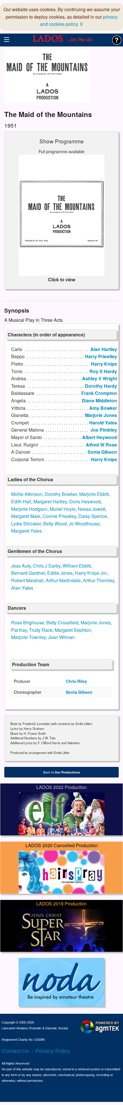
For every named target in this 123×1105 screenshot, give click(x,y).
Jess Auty (21, 565)
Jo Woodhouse (84, 523)
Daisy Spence (92, 516)
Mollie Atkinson (26, 494)
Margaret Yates (26, 530)
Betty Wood (55, 523)
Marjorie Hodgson (29, 509)
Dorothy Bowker (61, 494)
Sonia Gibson (79, 692)
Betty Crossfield (62, 622)
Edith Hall (21, 501)
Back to (61, 772)
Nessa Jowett (91, 509)
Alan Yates (22, 587)
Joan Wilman (61, 637)
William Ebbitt (77, 565)
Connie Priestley (59, 516)
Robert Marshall (27, 580)
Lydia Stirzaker (26, 523)
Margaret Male (25, 516)
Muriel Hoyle (63, 509)
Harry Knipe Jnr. (91, 573)
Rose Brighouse (27, 622)
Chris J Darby (46, 565)
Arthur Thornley (98, 580)
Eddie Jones (60, 573)
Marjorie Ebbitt (94, 494)
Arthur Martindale (63, 580)
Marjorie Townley (28, 637)
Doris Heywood (85, 501)
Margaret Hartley (50, 501)
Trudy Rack (40, 630)
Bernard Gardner (28, 573)
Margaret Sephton (73, 630)
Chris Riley (76, 681)
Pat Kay (19, 630)
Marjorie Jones (96, 622)
